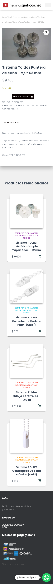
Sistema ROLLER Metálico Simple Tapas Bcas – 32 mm (26, 246)
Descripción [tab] (11, 122)
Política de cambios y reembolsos (16, 506)
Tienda (10, 17)
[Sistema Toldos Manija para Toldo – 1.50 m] (26, 361)
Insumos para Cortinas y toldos (25, 17)
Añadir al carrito (21, 96)
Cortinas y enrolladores (23, 105)
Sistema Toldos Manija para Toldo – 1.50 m (26, 395)
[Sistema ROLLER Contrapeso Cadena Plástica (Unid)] (26, 436)
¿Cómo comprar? (9, 509)
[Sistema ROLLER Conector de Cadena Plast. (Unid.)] (26, 286)
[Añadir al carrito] (33, 256)
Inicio (4, 17)
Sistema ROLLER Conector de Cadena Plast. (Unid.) (26, 321)
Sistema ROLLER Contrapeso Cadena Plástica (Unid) (26, 470)
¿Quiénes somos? (13, 525)
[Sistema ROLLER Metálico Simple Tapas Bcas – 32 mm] (26, 211)
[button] (46, 32)
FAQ (4, 527)
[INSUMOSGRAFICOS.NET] (23, 5)
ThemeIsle (34, 577)
